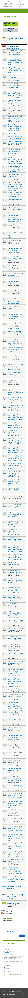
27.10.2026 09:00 (7, 977)
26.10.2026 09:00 (7, 972)
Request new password (11, 933)
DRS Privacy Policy (10, 994)
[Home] (14, 4)
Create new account (11, 931)
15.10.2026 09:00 (7, 965)
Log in (22, 935)
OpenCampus (11, 991)
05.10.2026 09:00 (7, 952)
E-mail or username (8, 920)
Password (6, 926)
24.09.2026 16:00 (7, 949)
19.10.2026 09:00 (7, 968)
